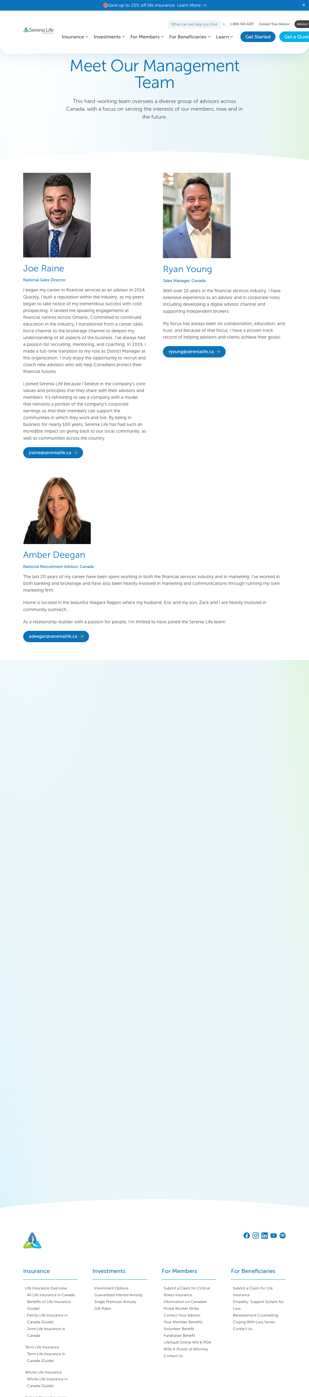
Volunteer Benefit (179, 1328)
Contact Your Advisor (274, 24)
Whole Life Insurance (43, 1372)
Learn (222, 37)
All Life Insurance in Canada (51, 1295)
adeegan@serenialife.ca (53, 636)
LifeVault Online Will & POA (187, 1342)
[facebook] (247, 1236)
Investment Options (111, 1288)
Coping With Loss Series (254, 1322)
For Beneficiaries (187, 37)
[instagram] (256, 1236)
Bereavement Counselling (255, 1315)
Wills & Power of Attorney (186, 1349)
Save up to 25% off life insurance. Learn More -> (157, 5)
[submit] (224, 24)
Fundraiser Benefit (179, 1335)
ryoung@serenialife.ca (191, 351)
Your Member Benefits (183, 1322)
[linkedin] (264, 1236)
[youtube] (273, 1236)
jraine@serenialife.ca (50, 452)
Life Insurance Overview (46, 1288)
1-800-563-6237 (242, 24)
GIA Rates (102, 1308)
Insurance (73, 37)
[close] (303, 5)
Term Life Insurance (42, 1347)
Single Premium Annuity (115, 1301)
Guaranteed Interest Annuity (118, 1295)
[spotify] (282, 1236)
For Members (145, 37)
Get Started (258, 37)
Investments (107, 37)
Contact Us (173, 1355)
